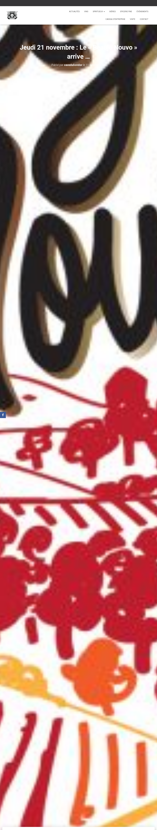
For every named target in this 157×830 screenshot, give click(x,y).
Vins (86, 11)
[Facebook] (3, 415)
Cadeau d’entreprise (115, 19)
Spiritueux (98, 11)
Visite (132, 19)
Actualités (74, 11)
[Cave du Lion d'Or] (12, 15)
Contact (144, 19)
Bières (112, 11)
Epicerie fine (126, 11)
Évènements (142, 11)
